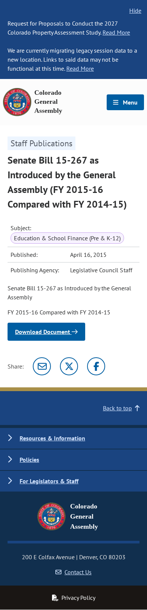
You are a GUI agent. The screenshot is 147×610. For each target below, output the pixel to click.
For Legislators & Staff (49, 481)
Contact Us (78, 572)
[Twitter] (69, 366)
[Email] (42, 366)
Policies (29, 459)
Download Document (43, 331)
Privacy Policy (78, 597)
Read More (116, 32)
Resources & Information (52, 438)
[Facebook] (96, 366)
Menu (129, 102)
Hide (135, 10)
